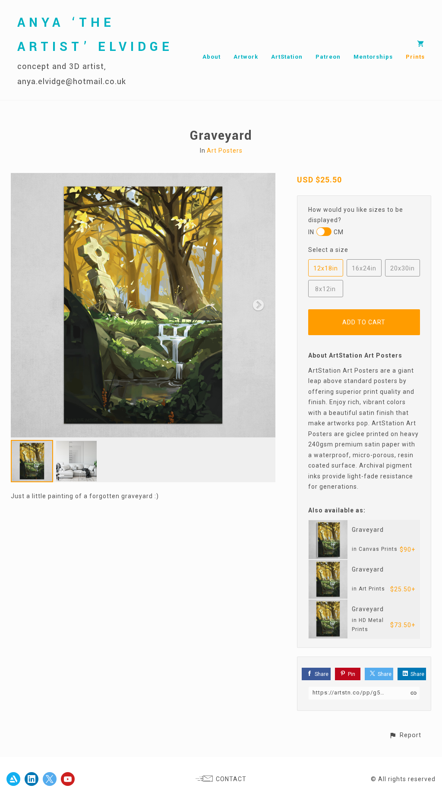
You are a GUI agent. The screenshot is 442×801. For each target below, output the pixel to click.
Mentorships (373, 56)
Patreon (328, 56)
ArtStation (287, 56)
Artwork (246, 56)
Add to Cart (363, 322)
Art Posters (225, 150)
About (211, 56)
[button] (405, 735)
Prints (415, 56)
